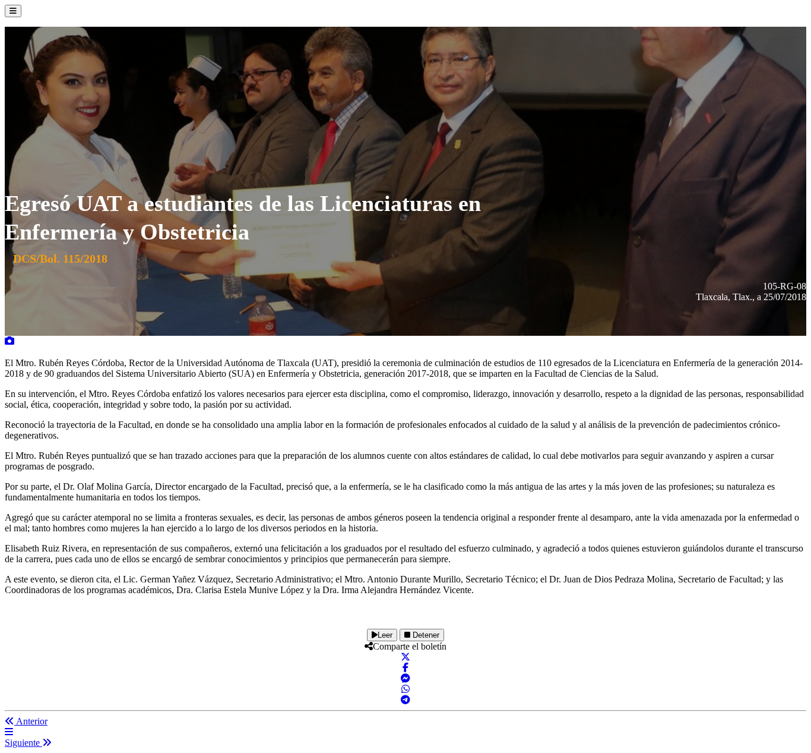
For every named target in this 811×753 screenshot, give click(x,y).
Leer (385, 635)
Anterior (30, 721)
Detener (424, 635)
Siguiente (23, 743)
